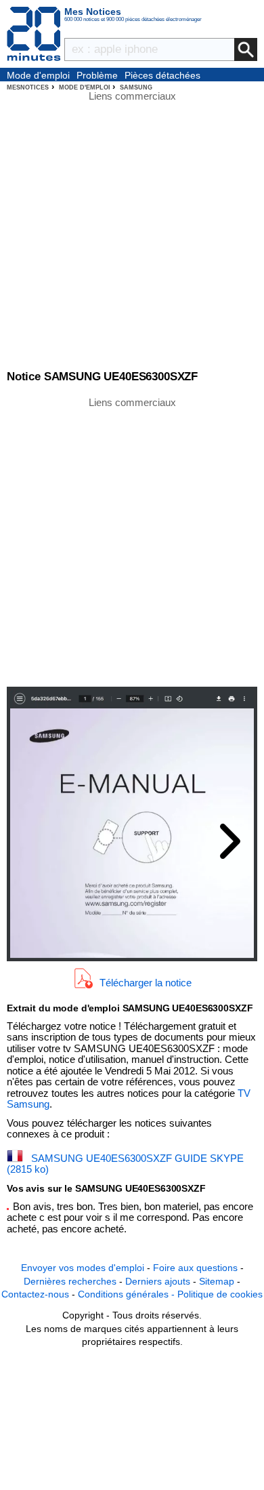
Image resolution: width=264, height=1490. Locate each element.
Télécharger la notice (146, 982)
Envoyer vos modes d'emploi (82, 1267)
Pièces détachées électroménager (162, 76)
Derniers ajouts (157, 1281)
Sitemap (216, 1281)
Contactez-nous (35, 1294)
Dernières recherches (70, 1281)
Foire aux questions (195, 1267)
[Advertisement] (132, 541)
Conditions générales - (127, 1294)
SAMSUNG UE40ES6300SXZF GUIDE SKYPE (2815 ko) (125, 1163)
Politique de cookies (220, 1294)
